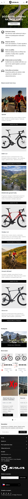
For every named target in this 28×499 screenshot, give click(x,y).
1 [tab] (12, 419)
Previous (1, 340)
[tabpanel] (9, 397)
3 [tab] (15, 419)
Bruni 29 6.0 (16, 365)
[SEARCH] (4, 2)
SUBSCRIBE (23, 432)
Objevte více (14, 124)
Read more (8, 415)
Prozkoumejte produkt (14, 163)
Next (26, 340)
